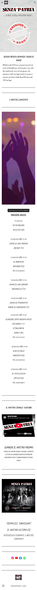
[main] (18, 15)
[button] (2, 2)
